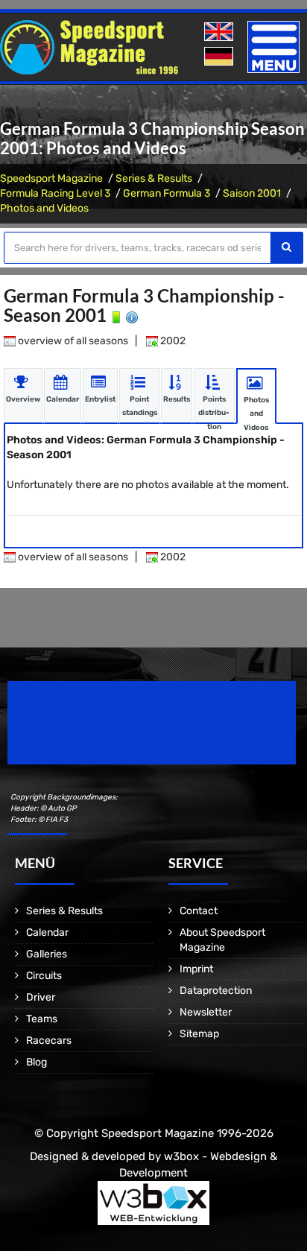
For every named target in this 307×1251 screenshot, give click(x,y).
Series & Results (153, 178)
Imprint (196, 969)
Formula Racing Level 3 (55, 193)
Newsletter (206, 1012)
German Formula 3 (166, 193)
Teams (41, 1019)
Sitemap (199, 1033)
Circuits (44, 975)
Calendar (47, 932)
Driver (40, 997)
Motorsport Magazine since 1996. (92, 732)
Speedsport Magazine (51, 178)
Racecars (49, 1040)
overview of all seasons (72, 341)
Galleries (46, 954)
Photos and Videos (44, 208)
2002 (172, 341)
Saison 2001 (252, 193)
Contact (199, 911)
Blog (36, 1062)
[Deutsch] (220, 57)
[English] (220, 32)
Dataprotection (216, 990)
